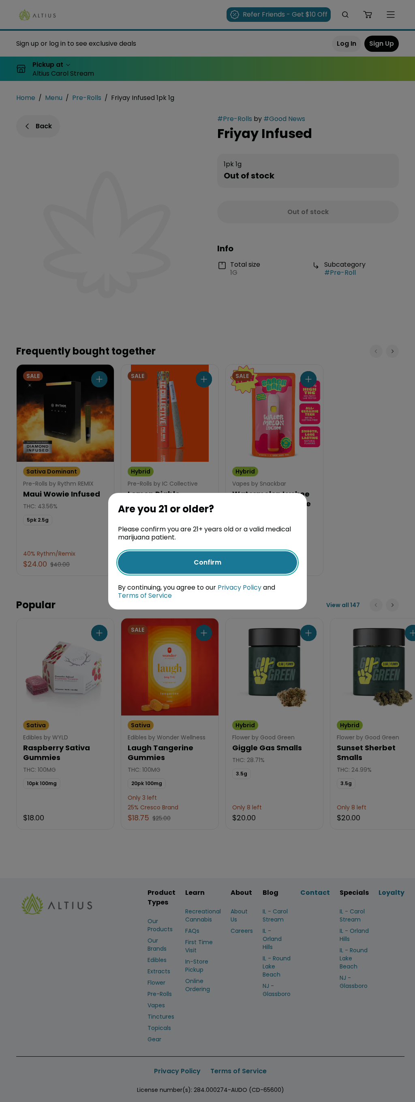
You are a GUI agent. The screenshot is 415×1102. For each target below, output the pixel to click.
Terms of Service (145, 595)
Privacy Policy (239, 587)
